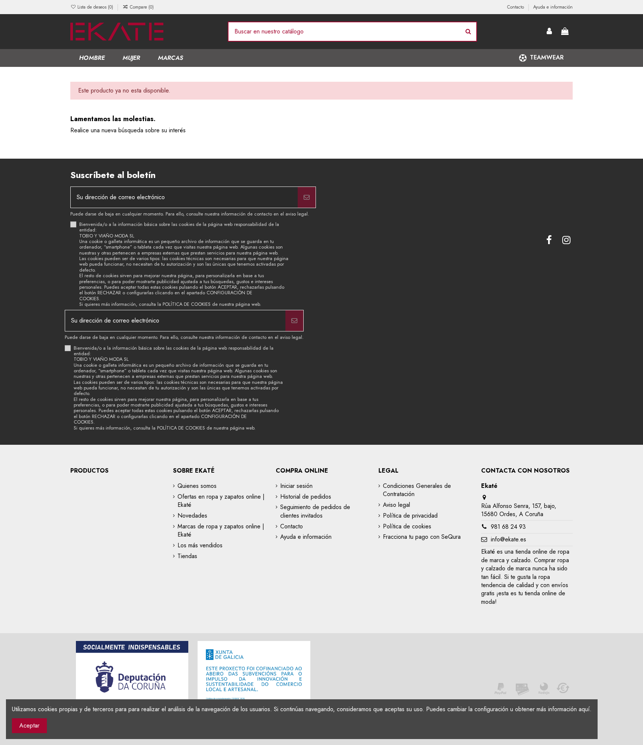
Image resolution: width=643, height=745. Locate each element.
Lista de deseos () (95, 7)
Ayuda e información (553, 7)
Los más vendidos (200, 545)
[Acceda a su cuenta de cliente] (549, 31)
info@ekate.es (508, 539)
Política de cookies (407, 526)
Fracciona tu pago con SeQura (422, 537)
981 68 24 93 (508, 526)
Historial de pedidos (305, 497)
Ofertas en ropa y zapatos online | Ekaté (221, 501)
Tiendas (187, 556)
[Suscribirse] (307, 197)
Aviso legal (396, 505)
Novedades (192, 516)
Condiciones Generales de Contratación (417, 490)
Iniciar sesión (296, 486)
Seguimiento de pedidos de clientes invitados (315, 511)
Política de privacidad (410, 516)
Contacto (516, 7)
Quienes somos (197, 486)
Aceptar (29, 725)
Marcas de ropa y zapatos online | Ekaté (220, 530)
